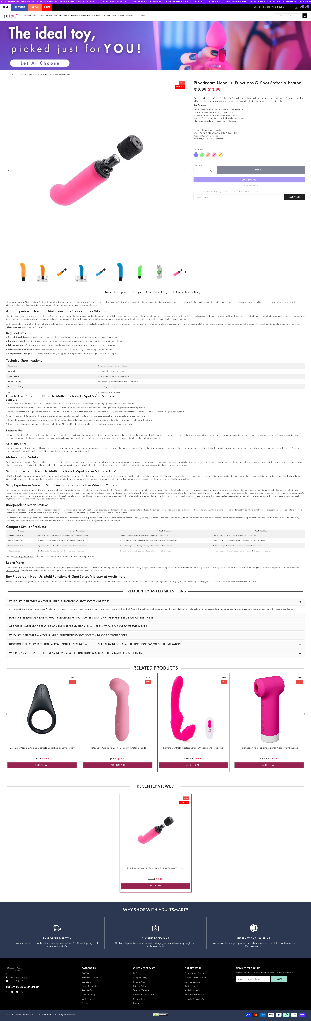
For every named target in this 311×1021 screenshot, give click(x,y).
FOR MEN (35, 7)
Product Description (116, 293)
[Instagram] (11, 992)
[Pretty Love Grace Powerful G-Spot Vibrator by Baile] (117, 709)
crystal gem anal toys (24, 557)
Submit (279, 979)
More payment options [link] (249, 185)
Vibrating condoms (15, 551)
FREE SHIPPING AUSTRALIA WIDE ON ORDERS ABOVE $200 (67, 2)
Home (14, 74)
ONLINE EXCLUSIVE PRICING (21, 2)
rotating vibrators (14, 327)
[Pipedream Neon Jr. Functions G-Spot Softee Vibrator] (155, 829)
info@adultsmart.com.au (24, 981)
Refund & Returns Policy (186, 293)
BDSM (47, 7)
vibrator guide (12, 571)
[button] (8, 170)
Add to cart (42, 765)
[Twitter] (22, 992)
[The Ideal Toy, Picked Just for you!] (155, 45)
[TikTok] (17, 992)
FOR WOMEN (19, 7)
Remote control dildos (16, 546)
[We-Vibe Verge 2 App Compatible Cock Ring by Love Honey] (42, 709)
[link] (212, 171)
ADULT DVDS (278, 7)
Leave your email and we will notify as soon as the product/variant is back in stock (226, 192)
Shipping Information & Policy (150, 293)
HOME (5, 7)
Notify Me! (294, 197)
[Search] (291, 15)
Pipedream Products (211, 130)
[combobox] (288, 15)
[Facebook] (6, 992)
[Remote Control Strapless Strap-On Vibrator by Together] (193, 709)
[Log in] (296, 7)
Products (23, 74)
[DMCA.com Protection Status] (160, 1014)
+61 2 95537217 (22, 977)
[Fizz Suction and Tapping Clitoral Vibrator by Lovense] (269, 709)
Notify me (155, 886)
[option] (96, 170)
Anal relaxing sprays (15, 540)
